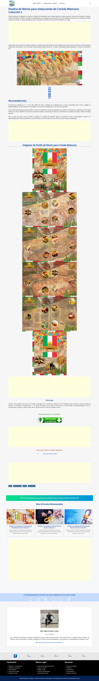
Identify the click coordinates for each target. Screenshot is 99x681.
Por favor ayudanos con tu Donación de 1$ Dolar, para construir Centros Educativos (49, 498)
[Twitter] (49, 90)
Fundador (69, 668)
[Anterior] (7, 509)
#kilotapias (38, 642)
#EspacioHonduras (47, 642)
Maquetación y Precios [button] (50, 3)
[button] (90, 3)
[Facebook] (49, 88)
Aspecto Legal (41, 669)
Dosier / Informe (41, 668)
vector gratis (31, 486)
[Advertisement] (49, 32)
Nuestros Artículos (71, 673)
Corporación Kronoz (42, 673)
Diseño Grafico (17, 486)
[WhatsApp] (49, 95)
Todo (10, 486)
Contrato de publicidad (43, 671)
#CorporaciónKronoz (57, 642)
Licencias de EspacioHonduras (45, 666)
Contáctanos (70, 669)
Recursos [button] (62, 3)
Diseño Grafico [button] (37, 3)
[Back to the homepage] (11, 3)
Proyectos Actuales (13, 671)
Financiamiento (70, 671)
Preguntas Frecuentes (14, 668)
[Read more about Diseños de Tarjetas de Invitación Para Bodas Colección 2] (49, 516)
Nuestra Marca (12, 669)
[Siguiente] (92, 509)
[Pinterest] (49, 92)
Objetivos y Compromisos (15, 666)
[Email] (49, 97)
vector (24, 486)
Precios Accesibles (71, 666)
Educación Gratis (13, 673)
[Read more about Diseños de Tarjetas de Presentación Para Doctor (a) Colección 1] (78, 516)
